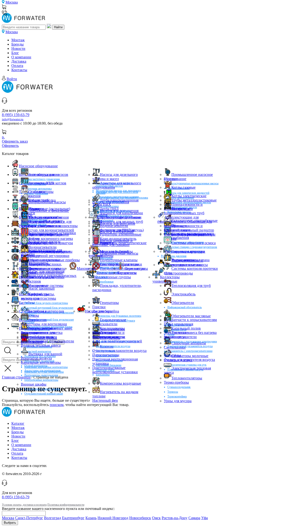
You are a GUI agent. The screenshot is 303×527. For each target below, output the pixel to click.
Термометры (135, 268)
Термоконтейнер (177, 396)
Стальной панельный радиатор (189, 230)
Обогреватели (182, 303)
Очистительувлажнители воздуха (119, 351)
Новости (18, 49)
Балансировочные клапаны (50, 251)
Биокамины (103, 374)
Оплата (17, 66)
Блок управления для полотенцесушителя (38, 335)
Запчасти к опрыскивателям (194, 320)
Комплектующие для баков (118, 217)
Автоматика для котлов (47, 183)
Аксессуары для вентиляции (44, 324)
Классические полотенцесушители (108, 335)
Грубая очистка (40, 243)
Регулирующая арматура (185, 251)
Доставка (18, 61)
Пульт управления (178, 324)
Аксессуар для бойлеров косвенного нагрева (40, 223)
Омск (156, 518)
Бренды (17, 44)
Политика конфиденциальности (65, 504)
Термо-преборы (176, 382)
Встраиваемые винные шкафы (42, 389)
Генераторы (109, 303)
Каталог (17, 423)
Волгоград (52, 518)
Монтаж (18, 40)
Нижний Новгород (113, 518)
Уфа (204, 518)
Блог (15, 53)
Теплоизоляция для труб (191, 286)
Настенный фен (105, 400)
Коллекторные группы (112, 277)
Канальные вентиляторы (41, 362)
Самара (194, 518)
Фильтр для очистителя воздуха (189, 360)
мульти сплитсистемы (38, 298)
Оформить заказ (15, 141)
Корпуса (106, 243)
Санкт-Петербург (29, 518)
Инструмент (38, 286)
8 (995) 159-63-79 (15, 115)
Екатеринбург (73, 518)
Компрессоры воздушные (120, 383)
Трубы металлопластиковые (194, 200)
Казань (91, 518)
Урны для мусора (178, 401)
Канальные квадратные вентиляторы (46, 367)
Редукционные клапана (190, 260)
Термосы (172, 391)
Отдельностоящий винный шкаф (43, 393)
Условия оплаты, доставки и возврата (24, 504)
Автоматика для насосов (48, 175)
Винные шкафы (33, 384)
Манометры (86, 268)
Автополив (37, 320)
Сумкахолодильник (179, 387)
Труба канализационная (119, 200)
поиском (56, 405)
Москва (11, 2)
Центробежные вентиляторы (41, 380)
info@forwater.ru (12, 119)
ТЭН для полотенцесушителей (117, 341)
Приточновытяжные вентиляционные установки (115, 370)
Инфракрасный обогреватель (184, 307)
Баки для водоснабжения (48, 217)
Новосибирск (140, 518)
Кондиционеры (112, 328)
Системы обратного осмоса (193, 243)
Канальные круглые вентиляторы (44, 371)
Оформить (10, 146)
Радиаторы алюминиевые (120, 234)
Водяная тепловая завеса (41, 345)
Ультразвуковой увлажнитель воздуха (190, 346)
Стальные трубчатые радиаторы (189, 234)
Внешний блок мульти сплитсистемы (46, 303)
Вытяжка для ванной (45, 354)
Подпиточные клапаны (119, 260)
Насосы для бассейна (102, 311)
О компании (21, 57)
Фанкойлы (172, 355)
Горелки (170, 179)
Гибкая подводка (42, 200)
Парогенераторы (105, 355)
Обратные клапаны (44, 260)
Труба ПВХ (101, 204)
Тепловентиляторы (186, 378)
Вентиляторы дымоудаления (41, 375)
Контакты (19, 70)
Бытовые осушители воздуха (113, 346)
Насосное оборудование (38, 166)
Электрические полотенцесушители (180, 335)
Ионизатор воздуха (36, 358)
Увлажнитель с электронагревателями (189, 351)
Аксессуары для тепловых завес (46, 328)
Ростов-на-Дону (174, 518)
